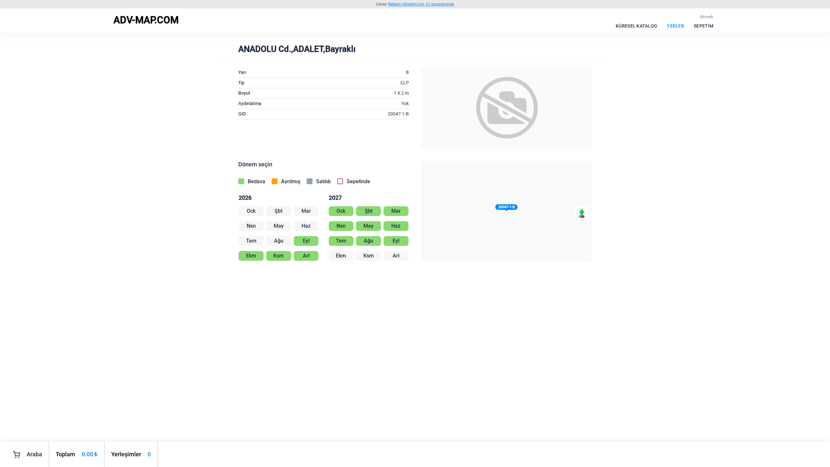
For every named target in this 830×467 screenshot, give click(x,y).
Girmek (706, 16)
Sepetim (703, 26)
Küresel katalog (636, 26)
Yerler (675, 26)
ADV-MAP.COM (146, 20)
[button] (506, 208)
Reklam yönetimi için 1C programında (421, 4)
